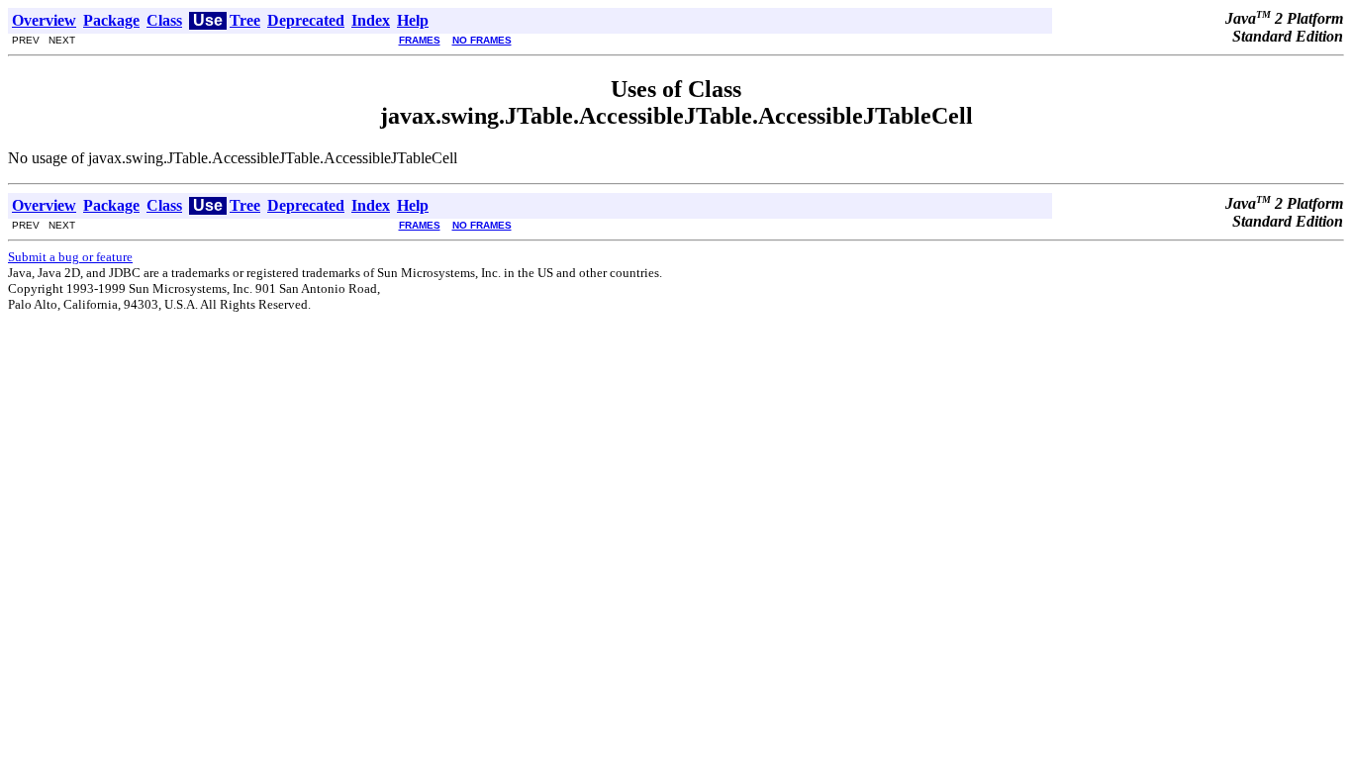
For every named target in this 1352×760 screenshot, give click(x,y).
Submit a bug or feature (70, 256)
